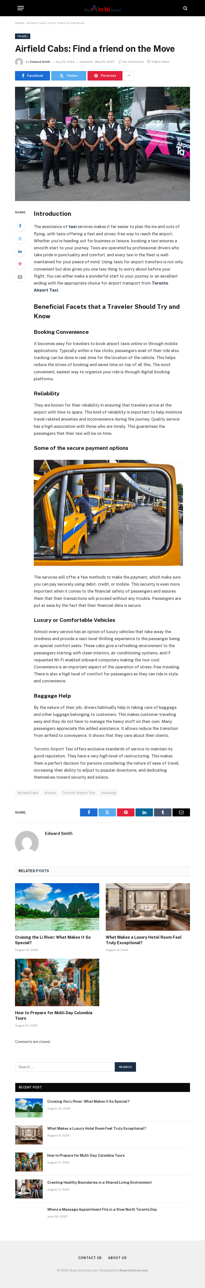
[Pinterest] (20, 264)
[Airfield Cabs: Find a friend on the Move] (102, 144)
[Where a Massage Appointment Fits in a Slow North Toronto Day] (29, 1215)
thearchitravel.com (133, 1270)
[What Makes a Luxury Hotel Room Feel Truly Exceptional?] (148, 907)
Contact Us (90, 1258)
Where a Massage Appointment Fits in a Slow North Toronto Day (102, 1209)
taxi (72, 226)
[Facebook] (20, 226)
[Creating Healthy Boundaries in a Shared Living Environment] (29, 1188)
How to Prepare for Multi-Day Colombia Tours (53, 1015)
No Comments (133, 62)
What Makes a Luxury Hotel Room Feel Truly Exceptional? (144, 940)
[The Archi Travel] (102, 8)
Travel (22, 36)
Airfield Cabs (28, 793)
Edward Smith (40, 62)
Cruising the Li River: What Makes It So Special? (53, 940)
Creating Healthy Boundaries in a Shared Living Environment (99, 1182)
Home (19, 23)
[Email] (20, 277)
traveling (109, 793)
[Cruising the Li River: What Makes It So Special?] (57, 907)
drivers (50, 793)
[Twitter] (20, 239)
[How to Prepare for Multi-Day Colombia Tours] (57, 982)
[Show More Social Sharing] (129, 76)
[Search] (185, 8)
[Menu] (21, 8)
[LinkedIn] (20, 251)
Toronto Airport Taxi (78, 793)
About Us (117, 1258)
